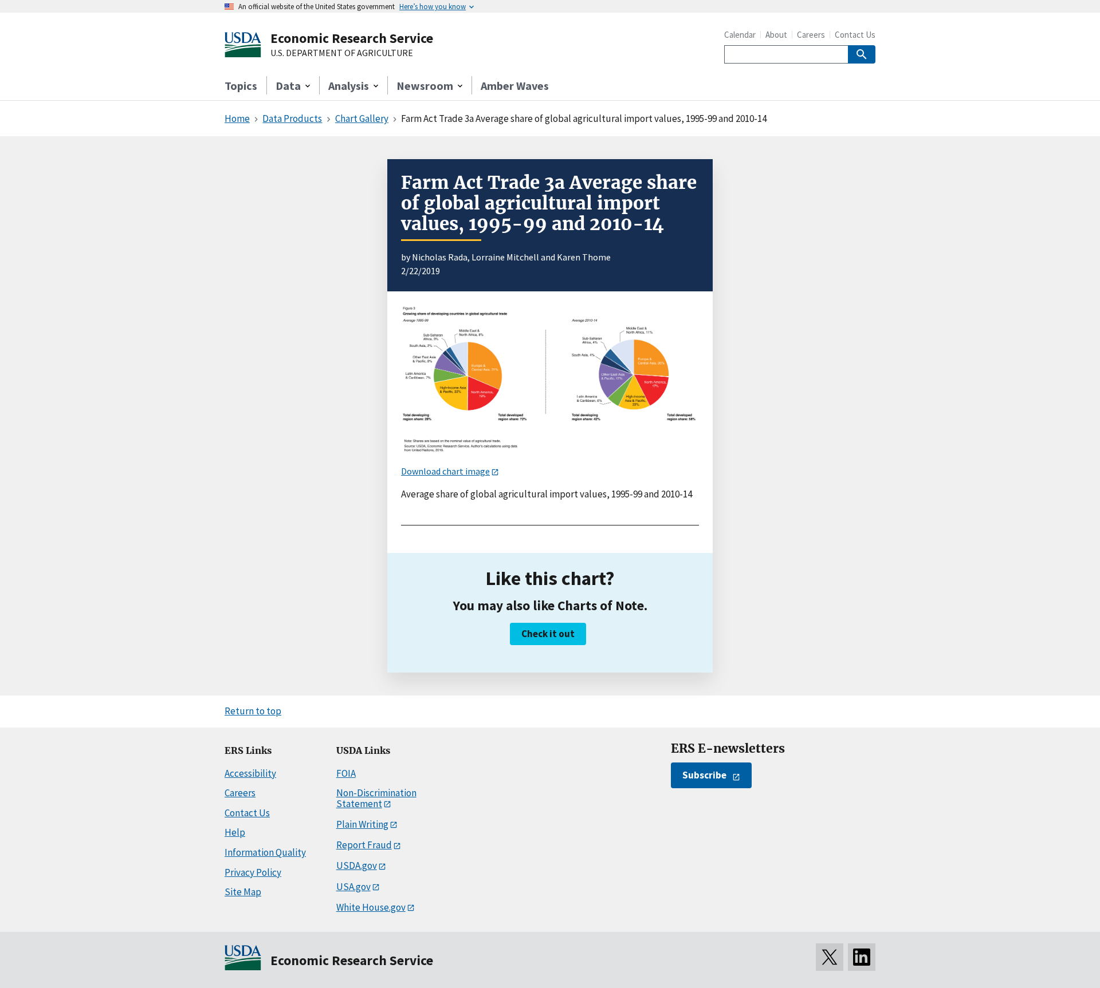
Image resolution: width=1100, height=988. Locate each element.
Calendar (740, 34)
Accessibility (250, 773)
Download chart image (445, 471)
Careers (811, 34)
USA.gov (353, 886)
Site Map (243, 892)
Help (235, 832)
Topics (241, 85)
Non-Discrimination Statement (376, 798)
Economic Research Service (351, 38)
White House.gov (371, 907)
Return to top (253, 711)
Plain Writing (362, 824)
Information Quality (265, 852)
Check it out (548, 633)
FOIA (346, 773)
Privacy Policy (253, 872)
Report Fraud (364, 845)
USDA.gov (356, 865)
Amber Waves (515, 85)
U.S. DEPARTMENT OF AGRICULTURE (341, 53)
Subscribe (704, 775)
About (776, 34)
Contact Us (855, 34)
